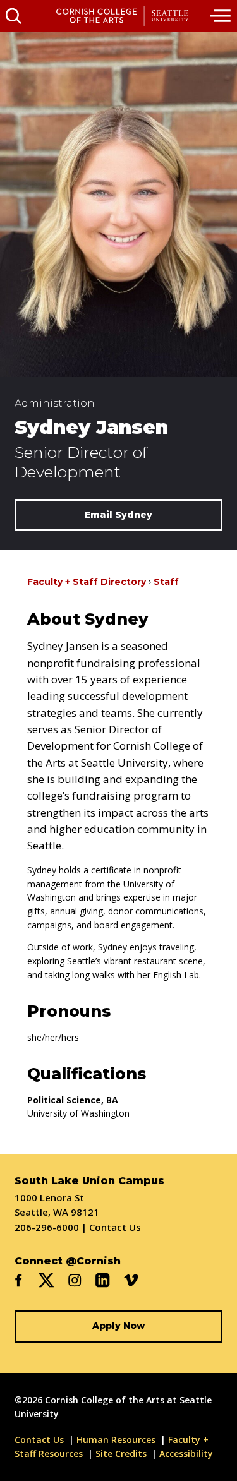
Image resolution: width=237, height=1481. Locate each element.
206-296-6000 (47, 1227)
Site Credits (121, 1454)
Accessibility (186, 1454)
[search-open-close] (13, 16)
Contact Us (115, 1227)
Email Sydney (118, 514)
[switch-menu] (221, 16)
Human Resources (115, 1440)
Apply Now (118, 1325)
